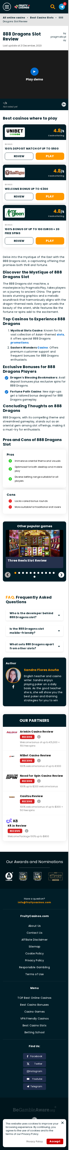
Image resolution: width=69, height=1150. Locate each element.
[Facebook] (13, 687)
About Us (34, 926)
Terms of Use (34, 974)
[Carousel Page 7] (38, 573)
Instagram (35, 1071)
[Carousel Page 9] (46, 573)
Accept (54, 1141)
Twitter (38, 1063)
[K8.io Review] (27, 831)
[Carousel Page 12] (34, 577)
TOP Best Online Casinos (34, 998)
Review (19, 156)
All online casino (14, 17)
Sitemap (34, 946)
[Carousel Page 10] (50, 573)
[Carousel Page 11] (54, 573)
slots (60, 334)
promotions (20, 343)
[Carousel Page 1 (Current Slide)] (15, 573)
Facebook (36, 1056)
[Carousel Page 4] (27, 573)
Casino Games (34, 1012)
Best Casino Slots (41, 17)
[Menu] (7, 7)
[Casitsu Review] (39, 801)
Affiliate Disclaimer (34, 940)
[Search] (53, 7)
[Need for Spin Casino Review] (39, 781)
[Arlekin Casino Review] (39, 736)
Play (50, 156)
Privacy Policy (34, 960)
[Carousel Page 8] (42, 573)
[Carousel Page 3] (23, 573)
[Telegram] (62, 7)
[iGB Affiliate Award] (9, 876)
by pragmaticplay (58, 37)
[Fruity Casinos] (26, 6)
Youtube (37, 1079)
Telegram (36, 1086)
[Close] (62, 1122)
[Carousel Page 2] (19, 573)
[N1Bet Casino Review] (39, 760)
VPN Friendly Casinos (34, 1018)
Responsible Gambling (34, 967)
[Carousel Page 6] (34, 573)
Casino (42, 347)
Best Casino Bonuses (34, 1005)
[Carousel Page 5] (31, 573)
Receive (27, 737)
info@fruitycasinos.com (34, 902)
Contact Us (34, 933)
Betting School (35, 1032)
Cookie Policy (34, 953)
